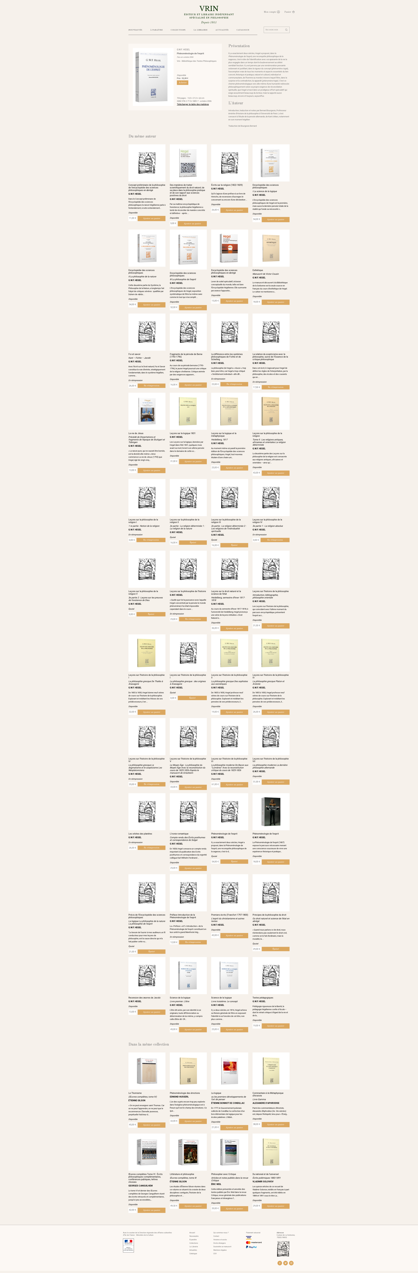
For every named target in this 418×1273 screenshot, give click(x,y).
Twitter (285, 1263)
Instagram (291, 1263)
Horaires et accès (220, 1240)
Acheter (183, 82)
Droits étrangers (219, 1243)
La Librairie (193, 1247)
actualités (222, 30)
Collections (193, 1243)
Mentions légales (220, 1250)
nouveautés (135, 30)
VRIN (209, 14)
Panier (287, 12)
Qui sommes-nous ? (221, 1233)
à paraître (156, 30)
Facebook (279, 1263)
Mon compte (270, 12)
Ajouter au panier (151, 218)
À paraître (193, 1240)
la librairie (200, 30)
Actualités (193, 1250)
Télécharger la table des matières (193, 104)
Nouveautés (194, 1236)
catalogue (243, 30)
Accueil (192, 1233)
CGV (215, 1254)
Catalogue (193, 1254)
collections (178, 30)
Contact (216, 1236)
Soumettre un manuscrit (222, 1247)
